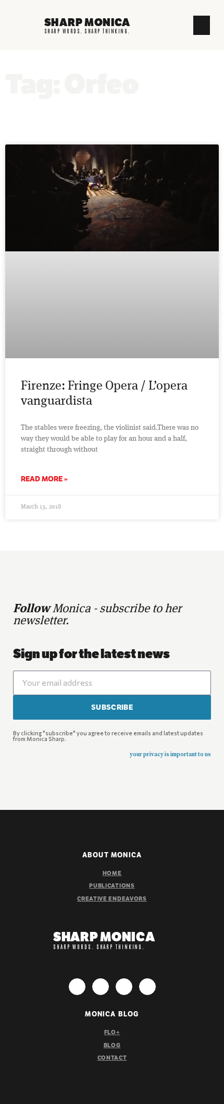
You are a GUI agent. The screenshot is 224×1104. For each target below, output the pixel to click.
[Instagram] (77, 986)
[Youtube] (124, 986)
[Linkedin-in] (147, 986)
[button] (201, 25)
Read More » (44, 478)
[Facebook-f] (100, 986)
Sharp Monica (87, 22)
